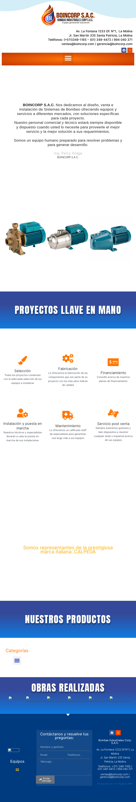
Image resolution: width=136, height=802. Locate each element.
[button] (68, 58)
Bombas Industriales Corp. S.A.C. (115, 742)
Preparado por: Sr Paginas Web (115, 783)
